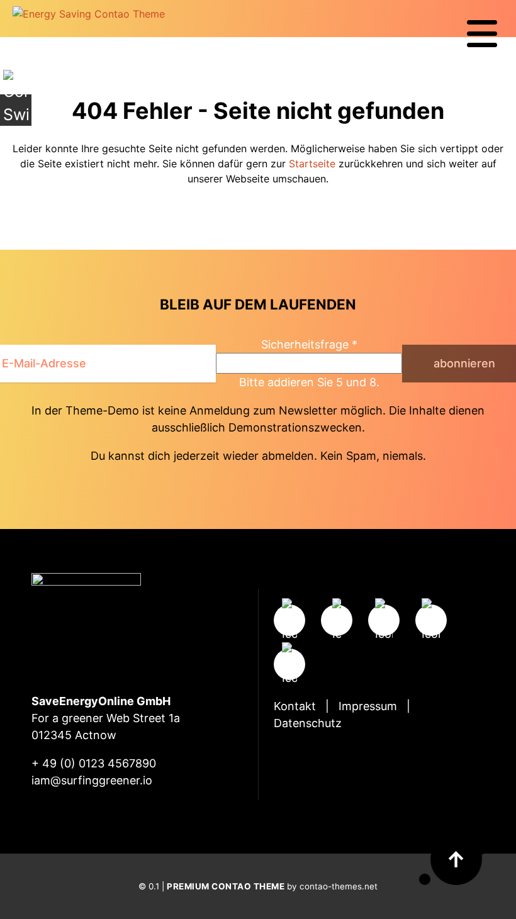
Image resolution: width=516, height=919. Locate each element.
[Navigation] (482, 34)
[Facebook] (336, 620)
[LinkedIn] (289, 664)
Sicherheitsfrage (309, 344)
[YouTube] (431, 620)
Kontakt (295, 706)
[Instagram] (289, 620)
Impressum (368, 706)
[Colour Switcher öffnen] (15, 110)
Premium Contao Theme (225, 886)
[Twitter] (384, 620)
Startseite (312, 163)
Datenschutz (308, 723)
